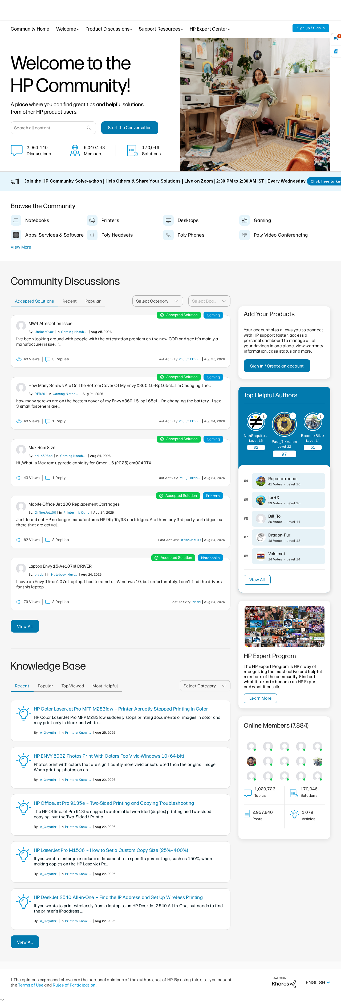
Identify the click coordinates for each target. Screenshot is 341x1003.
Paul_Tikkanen (190, 359)
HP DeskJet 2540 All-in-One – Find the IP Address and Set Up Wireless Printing (118, 897)
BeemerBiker (312, 436)
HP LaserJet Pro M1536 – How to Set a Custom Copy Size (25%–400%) (111, 850)
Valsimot (277, 553)
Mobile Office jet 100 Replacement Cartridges (74, 504)
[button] (178, 301)
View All (25, 626)
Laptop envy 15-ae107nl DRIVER (60, 566)
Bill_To (274, 516)
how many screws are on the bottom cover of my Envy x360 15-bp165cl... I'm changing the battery (119, 385)
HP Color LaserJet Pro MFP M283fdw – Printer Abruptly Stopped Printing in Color (121, 709)
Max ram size (42, 447)
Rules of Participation (74, 985)
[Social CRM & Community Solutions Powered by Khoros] (284, 982)
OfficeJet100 (45, 512)
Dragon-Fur (279, 535)
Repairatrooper (283, 478)
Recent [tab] (70, 301)
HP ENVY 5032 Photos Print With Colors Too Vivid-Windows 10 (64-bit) (109, 756)
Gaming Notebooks (74, 331)
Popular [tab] (93, 301)
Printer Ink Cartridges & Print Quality (76, 512)
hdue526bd (43, 455)
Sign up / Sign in (311, 28)
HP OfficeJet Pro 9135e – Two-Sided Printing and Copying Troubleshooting (114, 803)
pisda (39, 574)
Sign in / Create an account (277, 366)
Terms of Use (30, 985)
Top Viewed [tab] (73, 685)
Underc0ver (44, 331)
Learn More (260, 698)
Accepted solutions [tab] (34, 301)
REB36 (40, 393)
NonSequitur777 (258, 436)
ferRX (273, 497)
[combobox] (53, 127)
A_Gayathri (49, 732)
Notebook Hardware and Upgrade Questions (64, 574)
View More (21, 247)
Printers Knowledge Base (78, 732)
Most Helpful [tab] (105, 685)
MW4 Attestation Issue (50, 323)
